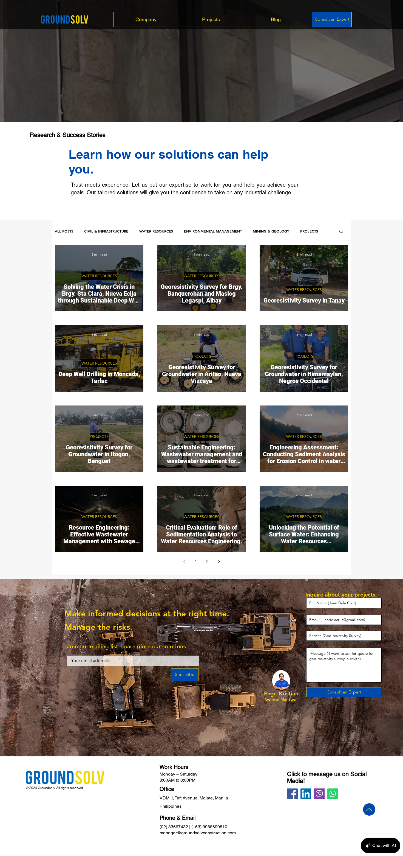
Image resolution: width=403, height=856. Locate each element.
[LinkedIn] (305, 793)
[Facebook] (292, 793)
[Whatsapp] (332, 793)
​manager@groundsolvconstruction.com (198, 832)
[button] (341, 232)
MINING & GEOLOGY (271, 231)
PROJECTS (309, 231)
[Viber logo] (319, 793)
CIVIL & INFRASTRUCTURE (106, 231)
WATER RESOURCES (156, 231)
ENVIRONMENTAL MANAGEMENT (213, 231)
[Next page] (219, 561)
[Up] (369, 809)
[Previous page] (184, 561)
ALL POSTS (64, 231)
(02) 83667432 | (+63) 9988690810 (193, 826)
